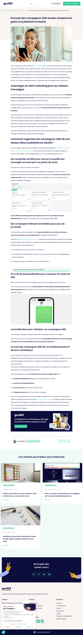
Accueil (2, 10)
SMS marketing (38, 66)
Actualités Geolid (24, 10)
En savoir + (6, 500)
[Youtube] (49, 574)
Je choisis (18, 626)
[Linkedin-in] (34, 574)
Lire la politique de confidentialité (12, 620)
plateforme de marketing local (28, 239)
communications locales (44, 399)
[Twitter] (44, 574)
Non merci (7, 626)
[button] (31, 3)
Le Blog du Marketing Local (12, 10)
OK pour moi (30, 626)
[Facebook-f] (39, 574)
